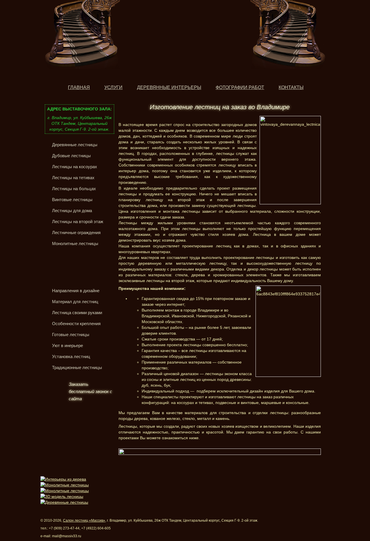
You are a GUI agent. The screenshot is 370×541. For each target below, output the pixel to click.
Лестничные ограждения (76, 232)
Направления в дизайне (75, 290)
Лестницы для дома (72, 210)
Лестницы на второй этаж (77, 221)
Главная (79, 87)
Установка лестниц (71, 356)
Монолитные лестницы (75, 243)
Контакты (291, 87)
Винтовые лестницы (72, 199)
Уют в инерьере (67, 345)
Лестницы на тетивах (73, 177)
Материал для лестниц (75, 301)
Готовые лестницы (70, 334)
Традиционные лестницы (77, 367)
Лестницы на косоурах (74, 166)
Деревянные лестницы (74, 144)
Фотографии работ (240, 87)
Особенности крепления (76, 323)
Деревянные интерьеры (169, 87)
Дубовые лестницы (71, 155)
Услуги (113, 87)
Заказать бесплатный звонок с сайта (90, 391)
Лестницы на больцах (74, 188)
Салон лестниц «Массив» (84, 520)
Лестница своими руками (77, 312)
